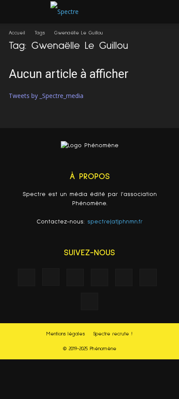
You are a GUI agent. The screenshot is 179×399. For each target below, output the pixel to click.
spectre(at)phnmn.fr (115, 222)
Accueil (17, 33)
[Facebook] (26, 277)
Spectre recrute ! (113, 334)
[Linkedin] (75, 277)
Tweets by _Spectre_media (46, 95)
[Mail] (99, 277)
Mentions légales (65, 334)
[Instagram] (51, 277)
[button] (167, 12)
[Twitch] (124, 277)
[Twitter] (148, 277)
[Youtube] (89, 301)
